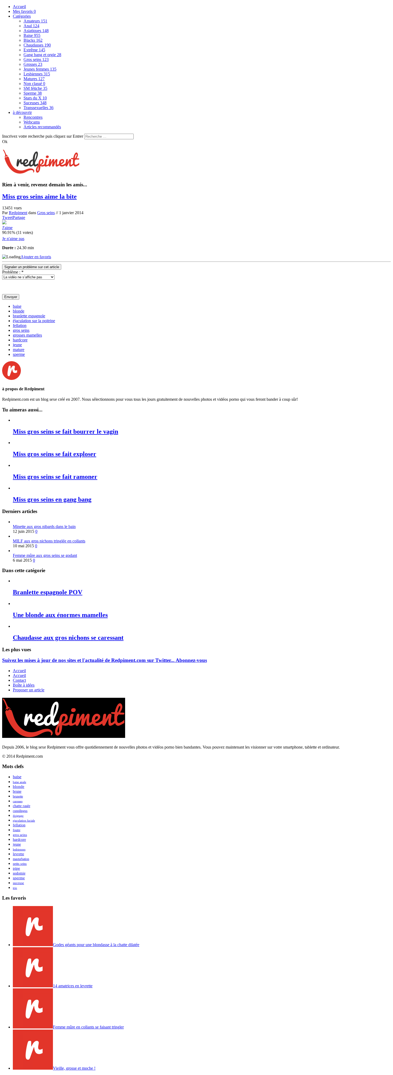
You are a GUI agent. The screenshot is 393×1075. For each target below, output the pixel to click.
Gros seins (36, 59)
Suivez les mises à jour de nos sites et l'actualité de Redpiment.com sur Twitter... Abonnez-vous (104, 660)
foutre (16, 830)
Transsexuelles (38, 107)
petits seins (20, 864)
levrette (18, 854)
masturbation (21, 859)
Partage (19, 217)
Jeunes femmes (40, 69)
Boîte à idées (23, 685)
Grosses (33, 64)
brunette (18, 796)
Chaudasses (37, 45)
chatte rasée (21, 806)
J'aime (7, 227)
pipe (16, 868)
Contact (19, 680)
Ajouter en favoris (36, 257)
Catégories (22, 16)
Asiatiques (36, 30)
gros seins (21, 330)
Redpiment (18, 212)
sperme (19, 354)
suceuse (18, 883)
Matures (34, 78)
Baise (32, 35)
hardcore (20, 340)
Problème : (13, 272)
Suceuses (35, 103)
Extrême (34, 50)
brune (17, 791)
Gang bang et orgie (42, 54)
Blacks (33, 40)
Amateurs (35, 21)
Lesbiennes (37, 74)
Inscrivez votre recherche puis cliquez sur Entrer (42, 136)
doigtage (18, 815)
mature (18, 349)
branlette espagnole (29, 316)
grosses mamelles (27, 335)
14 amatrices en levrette (73, 986)
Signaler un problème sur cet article (31, 267)
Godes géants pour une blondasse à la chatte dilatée (96, 944)
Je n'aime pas (13, 238)
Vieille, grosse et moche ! (74, 1068)
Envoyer (10, 297)
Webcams (32, 122)
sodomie (19, 873)
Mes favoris (24, 11)
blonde (18, 311)
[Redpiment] (41, 171)
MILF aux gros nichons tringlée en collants (49, 541)
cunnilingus (20, 811)
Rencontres (33, 117)
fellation (19, 325)
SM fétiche (35, 88)
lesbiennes (19, 849)
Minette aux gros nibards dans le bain (44, 526)
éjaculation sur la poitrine (34, 320)
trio (15, 888)
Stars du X (35, 98)
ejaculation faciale (24, 820)
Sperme (33, 93)
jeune (17, 344)
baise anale (19, 782)
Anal (31, 26)
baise (17, 306)
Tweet (7, 217)
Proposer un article (28, 690)
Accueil (19, 6)
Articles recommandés (42, 127)
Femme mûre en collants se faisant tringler (88, 1027)
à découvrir (22, 112)
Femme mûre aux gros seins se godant (45, 555)
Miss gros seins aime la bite (39, 196)
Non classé (34, 83)
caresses (17, 801)
